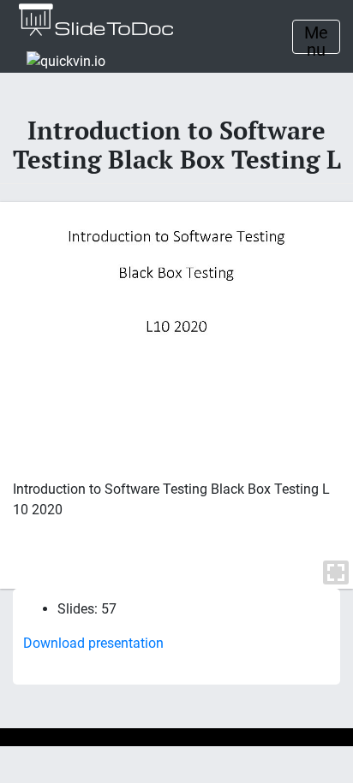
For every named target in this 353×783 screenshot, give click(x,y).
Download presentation (93, 643)
